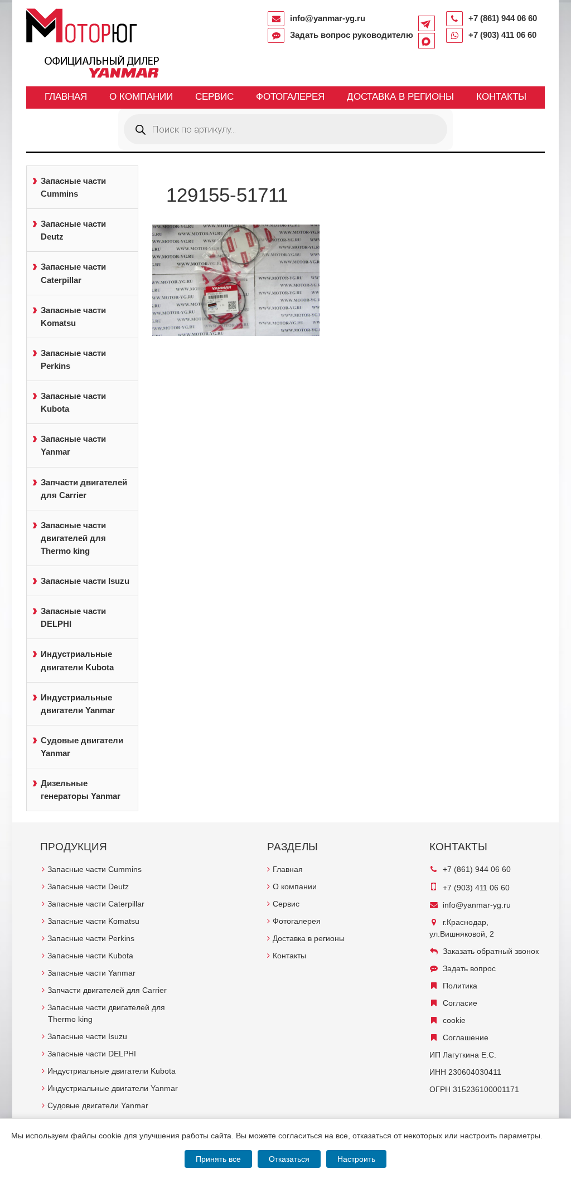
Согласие (460, 1002)
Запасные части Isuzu (85, 581)
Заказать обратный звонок (491, 951)
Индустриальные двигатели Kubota (77, 660)
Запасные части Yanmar (73, 445)
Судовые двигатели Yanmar (82, 746)
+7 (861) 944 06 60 (502, 18)
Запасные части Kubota (73, 402)
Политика (460, 985)
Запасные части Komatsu (73, 316)
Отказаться (289, 1158)
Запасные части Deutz (73, 230)
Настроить (356, 1158)
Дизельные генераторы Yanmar (80, 789)
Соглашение (465, 1037)
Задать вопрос (469, 968)
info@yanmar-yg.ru (327, 18)
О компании (141, 96)
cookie (454, 1020)
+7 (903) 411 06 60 (502, 35)
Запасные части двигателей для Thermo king (73, 538)
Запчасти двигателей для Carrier (84, 489)
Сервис (214, 96)
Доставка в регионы (400, 96)
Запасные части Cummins (73, 187)
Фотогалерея (290, 96)
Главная (66, 96)
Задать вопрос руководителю (351, 35)
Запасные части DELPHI (73, 617)
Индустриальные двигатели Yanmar (78, 704)
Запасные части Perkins (73, 359)
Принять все (218, 1158)
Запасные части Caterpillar (73, 273)
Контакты (501, 96)
